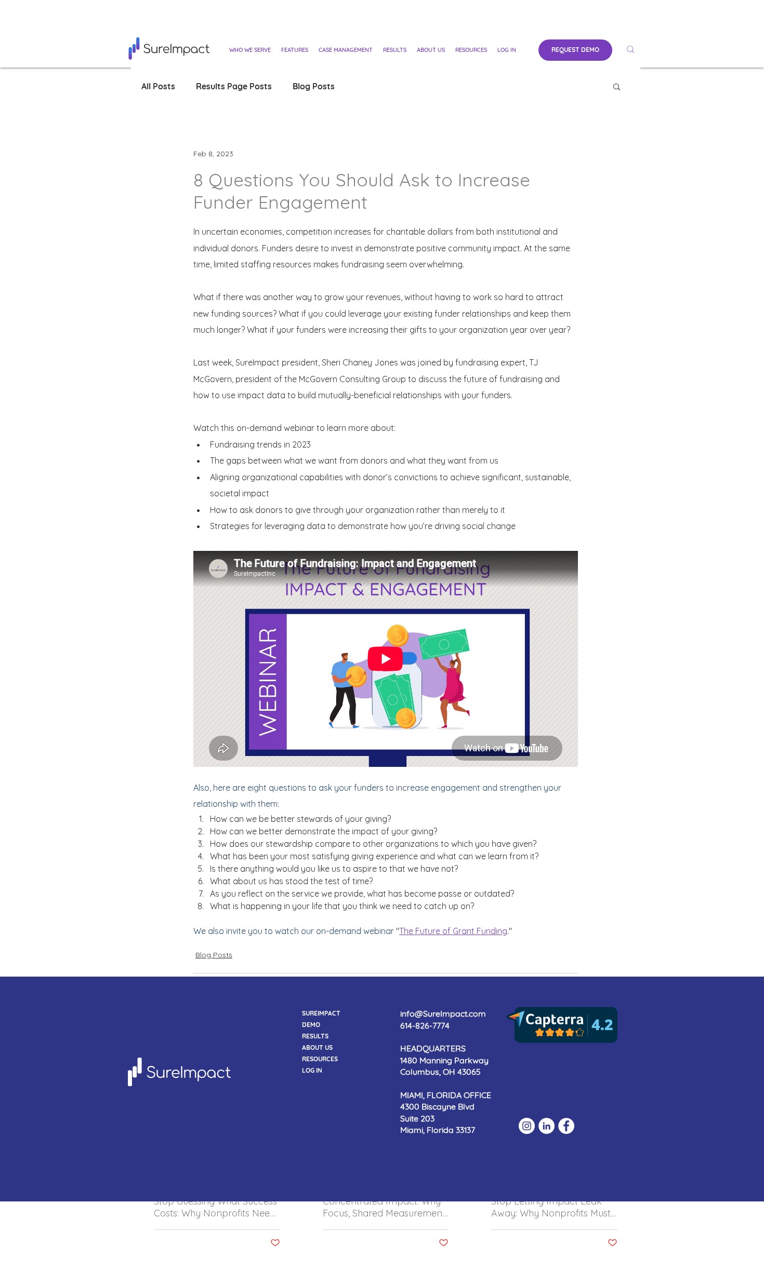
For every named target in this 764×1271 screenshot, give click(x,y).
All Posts (158, 86)
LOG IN (312, 1070)
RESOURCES (320, 1059)
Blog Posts (314, 86)
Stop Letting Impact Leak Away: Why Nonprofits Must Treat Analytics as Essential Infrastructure (551, 1207)
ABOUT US (317, 1047)
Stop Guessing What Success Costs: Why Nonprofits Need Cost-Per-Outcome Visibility (215, 1207)
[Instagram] (527, 1126)
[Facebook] (566, 1126)
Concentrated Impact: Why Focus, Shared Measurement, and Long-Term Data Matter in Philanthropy (385, 1207)
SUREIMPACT (321, 1013)
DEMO (311, 1025)
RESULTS (315, 1036)
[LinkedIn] (546, 1126)
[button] (250, 49)
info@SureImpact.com (443, 1013)
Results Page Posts (234, 86)
